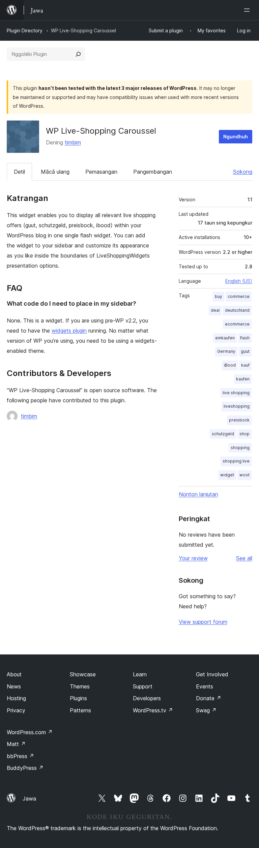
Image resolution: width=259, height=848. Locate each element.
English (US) (238, 281)
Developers (147, 698)
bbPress (20, 756)
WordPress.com (30, 732)
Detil (19, 171)
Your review (193, 558)
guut (245, 351)
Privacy (16, 710)
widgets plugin (69, 330)
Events (204, 686)
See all (244, 558)
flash (245, 337)
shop (244, 433)
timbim (73, 142)
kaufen (243, 378)
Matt (16, 744)
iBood (230, 365)
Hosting (16, 698)
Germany (226, 351)
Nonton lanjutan (198, 494)
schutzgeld (223, 433)
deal (215, 310)
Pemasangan (101, 171)
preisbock (239, 419)
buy (218, 296)
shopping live (236, 461)
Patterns (80, 710)
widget (227, 474)
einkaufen (225, 337)
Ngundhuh (235, 136)
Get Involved (212, 674)
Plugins (78, 698)
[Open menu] (248, 10)
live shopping (236, 392)
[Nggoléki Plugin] (78, 54)
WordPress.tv (153, 710)
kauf (245, 365)
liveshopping (237, 406)
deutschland (237, 310)
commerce (239, 296)
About (14, 674)
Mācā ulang (55, 171)
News (14, 686)
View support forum (203, 621)
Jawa (29, 798)
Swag (206, 710)
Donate (208, 698)
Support (142, 686)
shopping (240, 447)
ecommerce (237, 324)
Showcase (83, 674)
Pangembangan (152, 171)
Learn (140, 674)
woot (244, 474)
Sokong (242, 171)
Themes (80, 686)
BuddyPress (25, 768)
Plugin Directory (24, 30)
